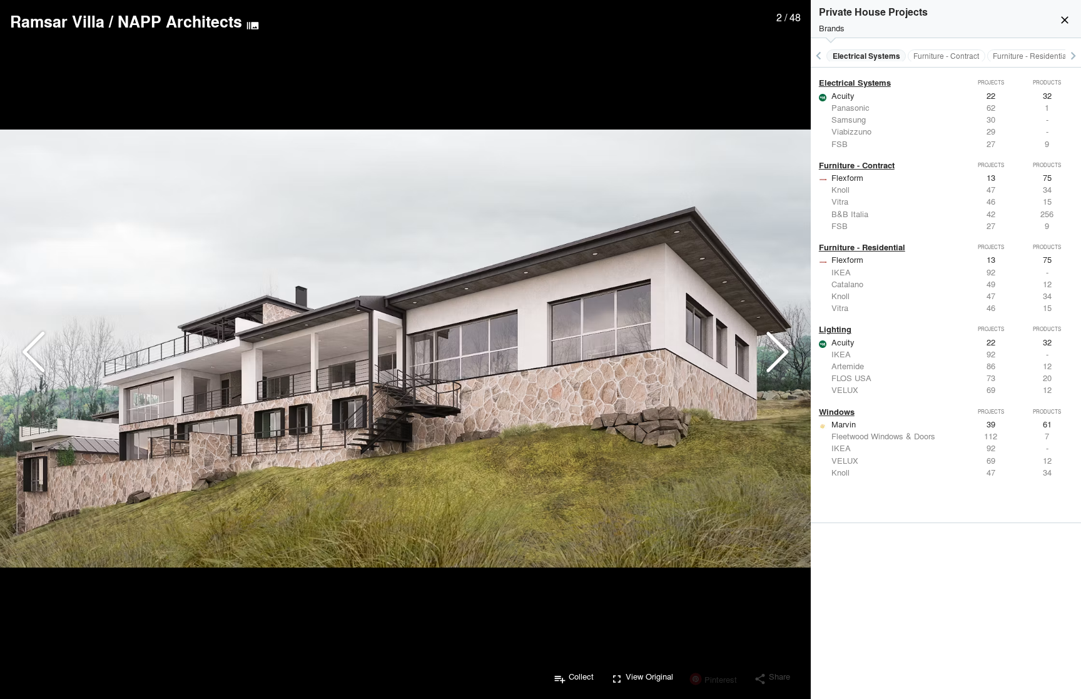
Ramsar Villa (57, 21)
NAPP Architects (180, 21)
